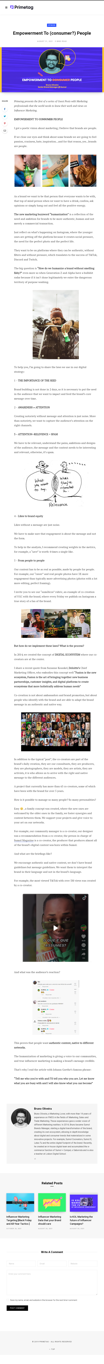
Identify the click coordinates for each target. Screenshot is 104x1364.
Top (53, 1349)
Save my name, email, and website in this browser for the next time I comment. (43, 1300)
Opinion (51, 25)
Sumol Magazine (24, 840)
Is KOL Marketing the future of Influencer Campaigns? (81, 1220)
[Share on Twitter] (5, 116)
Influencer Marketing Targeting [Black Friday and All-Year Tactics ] (19, 1220)
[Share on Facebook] (5, 109)
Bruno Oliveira (43, 1108)
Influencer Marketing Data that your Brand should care (49, 1220)
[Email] (5, 130)
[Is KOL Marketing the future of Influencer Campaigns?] (84, 1202)
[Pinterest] (5, 123)
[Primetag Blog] (21, 7)
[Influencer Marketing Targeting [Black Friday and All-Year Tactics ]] (20, 1202)
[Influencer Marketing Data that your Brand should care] (52, 1202)
